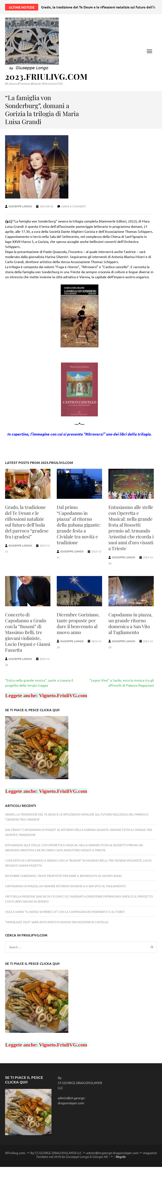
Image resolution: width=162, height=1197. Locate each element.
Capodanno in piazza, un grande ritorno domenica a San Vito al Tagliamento (130, 623)
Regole (121, 1157)
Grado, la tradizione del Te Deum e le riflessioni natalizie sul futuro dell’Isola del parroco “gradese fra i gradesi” (27, 522)
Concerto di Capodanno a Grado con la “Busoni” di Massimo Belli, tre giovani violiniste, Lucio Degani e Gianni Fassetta (27, 632)
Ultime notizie (21, 7)
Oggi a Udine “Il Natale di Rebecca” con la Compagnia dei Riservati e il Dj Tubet (65, 912)
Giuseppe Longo (20, 206)
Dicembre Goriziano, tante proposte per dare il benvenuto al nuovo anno (78, 623)
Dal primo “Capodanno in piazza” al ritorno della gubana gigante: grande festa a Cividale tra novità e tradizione (79, 525)
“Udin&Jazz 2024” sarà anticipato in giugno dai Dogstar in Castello (56, 922)
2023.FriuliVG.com (46, 76)
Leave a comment (73, 206)
